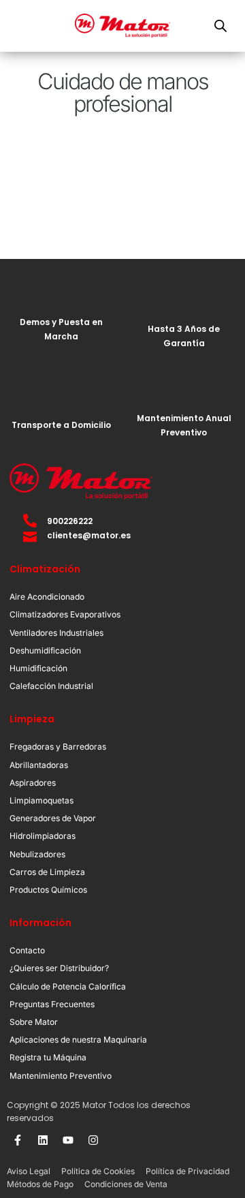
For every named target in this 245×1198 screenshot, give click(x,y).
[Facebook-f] (18, 1140)
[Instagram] (93, 1140)
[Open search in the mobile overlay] (220, 25)
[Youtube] (68, 1140)
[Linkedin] (43, 1140)
